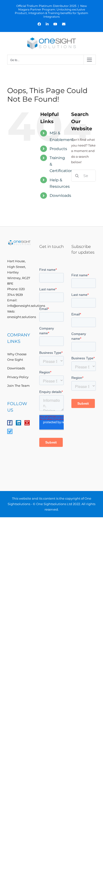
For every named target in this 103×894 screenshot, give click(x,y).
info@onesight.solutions (26, 306)
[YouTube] (27, 422)
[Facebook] (9, 422)
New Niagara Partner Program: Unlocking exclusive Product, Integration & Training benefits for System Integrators (51, 11)
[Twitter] (9, 431)
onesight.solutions (21, 317)
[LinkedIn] (18, 422)
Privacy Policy (18, 377)
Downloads (60, 195)
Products (58, 148)
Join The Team (18, 385)
